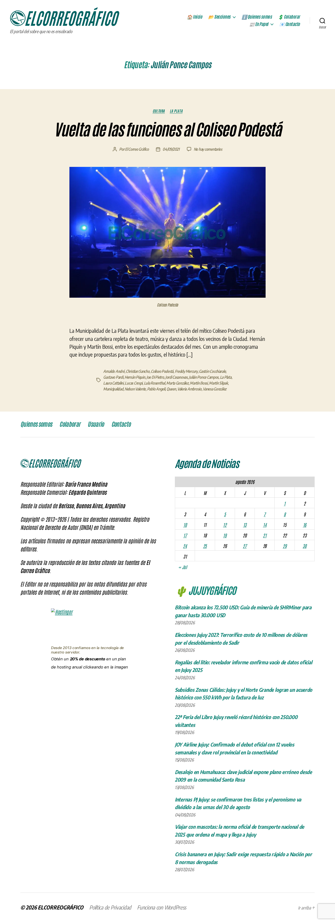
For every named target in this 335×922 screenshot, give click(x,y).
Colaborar (69, 424)
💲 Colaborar (289, 17)
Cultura (159, 111)
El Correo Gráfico (137, 149)
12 (224, 525)
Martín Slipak (218, 383)
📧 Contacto (289, 24)
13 (244, 525)
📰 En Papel (258, 24)
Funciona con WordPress (161, 907)
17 (185, 535)
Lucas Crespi (133, 383)
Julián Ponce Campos (204, 377)
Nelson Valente (135, 389)
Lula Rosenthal (154, 383)
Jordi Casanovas (176, 377)
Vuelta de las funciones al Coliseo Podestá (167, 130)
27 (244, 546)
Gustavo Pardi (113, 377)
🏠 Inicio (194, 17)
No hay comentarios (208, 149)
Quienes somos (36, 424)
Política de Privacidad (110, 907)
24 (185, 546)
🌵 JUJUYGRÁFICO (205, 590)
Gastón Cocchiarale (212, 371)
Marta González (177, 383)
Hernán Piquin (135, 377)
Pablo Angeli (156, 389)
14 (264, 525)
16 (304, 525)
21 (264, 535)
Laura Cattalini (113, 383)
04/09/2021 (171, 149)
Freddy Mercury (186, 371)
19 (224, 535)
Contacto (121, 424)
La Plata (176, 111)
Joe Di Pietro (155, 377)
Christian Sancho (138, 371)
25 (205, 546)
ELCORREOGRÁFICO (60, 907)
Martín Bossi (199, 383)
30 (304, 546)
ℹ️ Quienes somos (257, 17)
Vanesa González (214, 389)
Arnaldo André (114, 371)
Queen (171, 389)
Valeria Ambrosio (189, 389)
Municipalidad (113, 389)
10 (185, 525)
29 (284, 546)
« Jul (182, 567)
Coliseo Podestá (162, 371)
